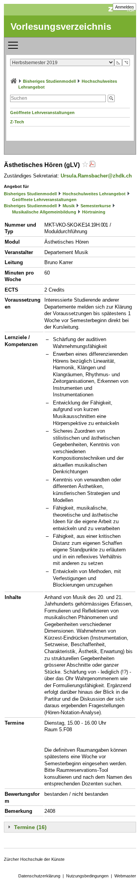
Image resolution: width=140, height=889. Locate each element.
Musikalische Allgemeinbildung (44, 212)
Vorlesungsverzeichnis (60, 26)
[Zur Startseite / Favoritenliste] (13, 81)
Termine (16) (30, 827)
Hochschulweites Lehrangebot (94, 193)
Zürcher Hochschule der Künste (34, 859)
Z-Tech (17, 121)
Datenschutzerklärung (39, 876)
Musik (69, 205)
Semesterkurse (95, 205)
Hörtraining (93, 212)
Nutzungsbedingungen (87, 876)
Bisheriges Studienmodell (49, 81)
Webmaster (125, 876)
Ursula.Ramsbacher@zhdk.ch (96, 176)
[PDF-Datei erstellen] (92, 165)
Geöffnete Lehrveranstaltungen (42, 112)
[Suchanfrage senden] (111, 98)
